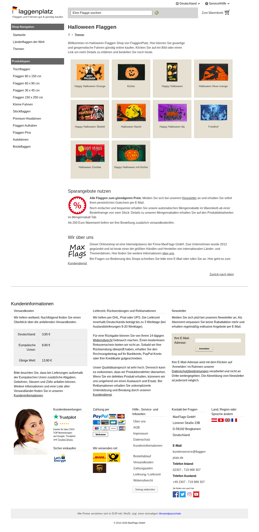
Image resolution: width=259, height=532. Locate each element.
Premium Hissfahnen (27, 118)
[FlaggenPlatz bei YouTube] (196, 496)
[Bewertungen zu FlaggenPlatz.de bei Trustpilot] (64, 418)
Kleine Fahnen (23, 104)
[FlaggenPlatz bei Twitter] (183, 496)
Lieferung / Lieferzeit (147, 474)
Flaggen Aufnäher (25, 125)
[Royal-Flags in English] (227, 421)
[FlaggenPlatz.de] (37, 13)
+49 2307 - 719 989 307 (189, 482)
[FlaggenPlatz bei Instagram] (189, 496)
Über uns (139, 421)
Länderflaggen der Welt (28, 42)
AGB (136, 427)
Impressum (140, 433)
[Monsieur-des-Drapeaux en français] (234, 421)
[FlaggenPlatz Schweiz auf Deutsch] (221, 421)
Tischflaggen (21, 69)
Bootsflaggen (22, 146)
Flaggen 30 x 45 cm (26, 90)
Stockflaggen (22, 111)
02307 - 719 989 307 (187, 469)
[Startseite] (69, 34)
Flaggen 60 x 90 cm (26, 83)
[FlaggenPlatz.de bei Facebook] (176, 496)
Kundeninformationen (147, 445)
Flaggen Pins (22, 132)
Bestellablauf (142, 456)
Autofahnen (20, 139)
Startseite (19, 35)
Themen (18, 49)
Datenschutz (141, 439)
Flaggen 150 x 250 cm (28, 97)
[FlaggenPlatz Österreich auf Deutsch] (214, 421)
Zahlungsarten (143, 468)
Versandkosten (143, 462)
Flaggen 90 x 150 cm (27, 76)
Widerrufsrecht (143, 480)
